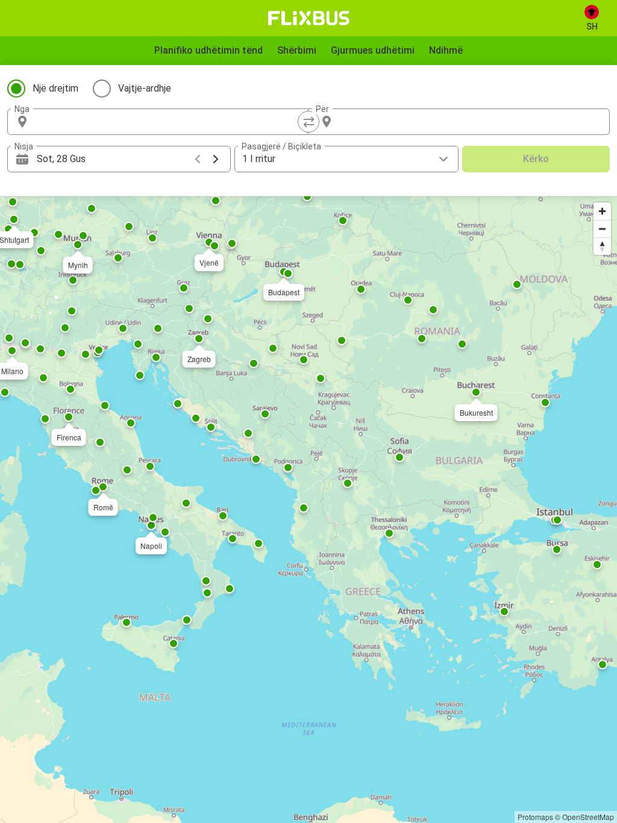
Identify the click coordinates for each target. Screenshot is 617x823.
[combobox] (169, 121)
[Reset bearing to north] (602, 246)
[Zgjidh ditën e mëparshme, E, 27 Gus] (197, 159)
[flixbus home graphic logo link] (309, 18)
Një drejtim (55, 88)
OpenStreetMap (588, 817)
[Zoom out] (602, 228)
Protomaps (535, 817)
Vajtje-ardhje (144, 88)
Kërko (536, 158)
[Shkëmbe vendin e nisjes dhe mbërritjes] (308, 122)
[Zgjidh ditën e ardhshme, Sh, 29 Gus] (215, 159)
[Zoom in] (602, 211)
